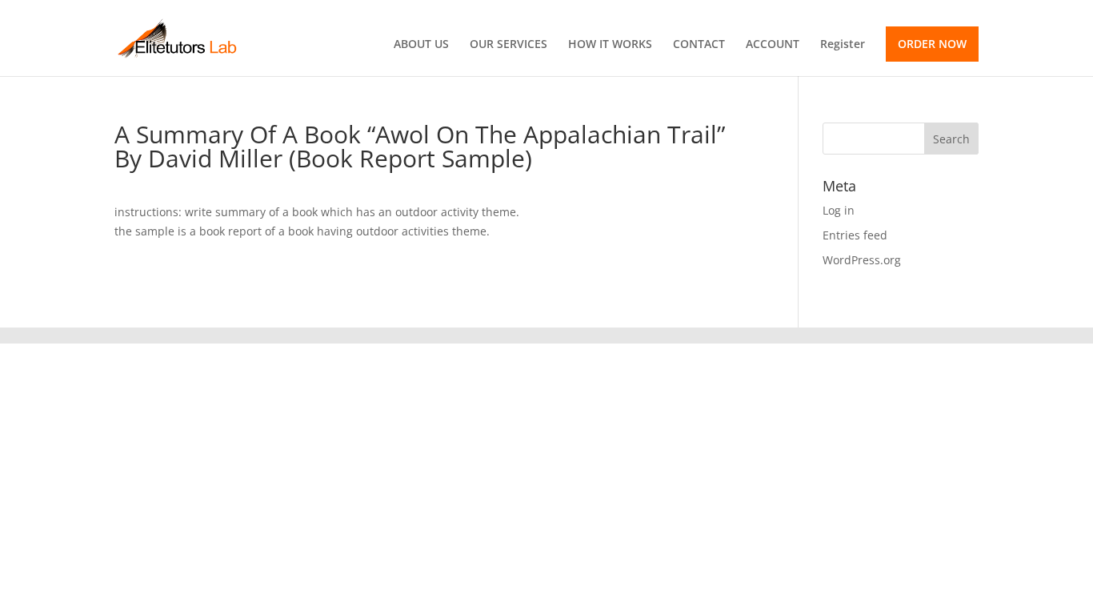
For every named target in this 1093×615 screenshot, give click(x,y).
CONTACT (699, 44)
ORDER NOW (932, 43)
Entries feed (855, 235)
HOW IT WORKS (610, 44)
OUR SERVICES (508, 44)
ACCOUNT (772, 44)
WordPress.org (862, 259)
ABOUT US (421, 44)
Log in (839, 210)
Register (842, 44)
